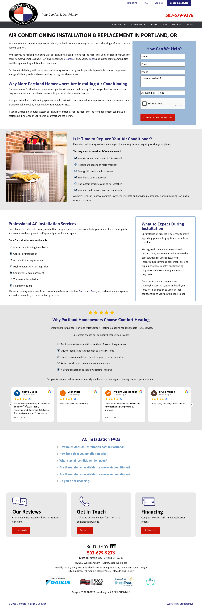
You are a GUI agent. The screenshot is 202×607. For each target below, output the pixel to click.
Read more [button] (90, 417)
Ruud (93, 291)
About (189, 24)
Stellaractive (186, 603)
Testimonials (21, 530)
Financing (132, 2)
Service (176, 24)
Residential (119, 24)
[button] (191, 404)
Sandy (92, 59)
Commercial (138, 24)
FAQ (146, 2)
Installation (159, 24)
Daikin (82, 291)
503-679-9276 (179, 15)
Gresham (68, 59)
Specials (159, 2)
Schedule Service (179, 2)
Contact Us (85, 530)
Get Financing (150, 530)
